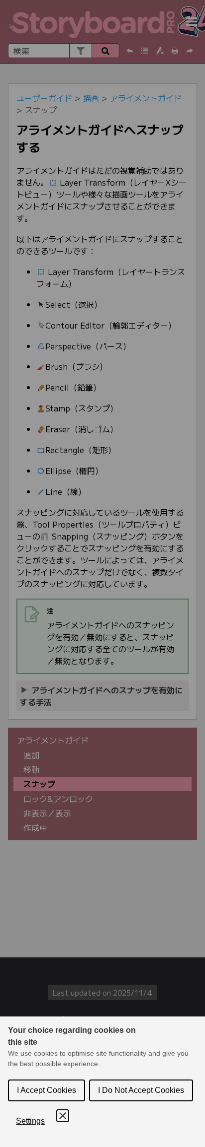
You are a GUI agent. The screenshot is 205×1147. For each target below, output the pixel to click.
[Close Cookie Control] (63, 1116)
